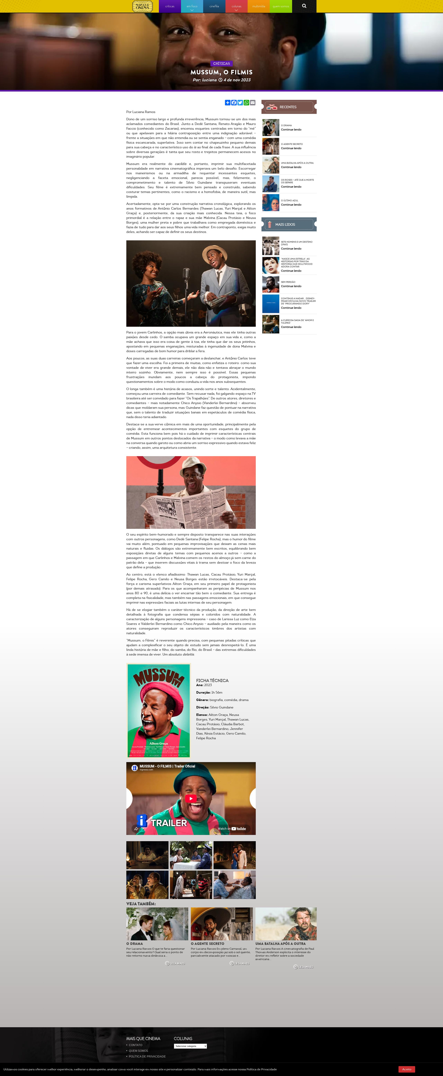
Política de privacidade (147, 1056)
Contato (135, 1045)
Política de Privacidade (262, 1069)
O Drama (134, 943)
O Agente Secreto (207, 943)
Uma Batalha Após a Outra (280, 943)
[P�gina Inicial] (142, 6)
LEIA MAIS (177, 963)
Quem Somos (138, 1050)
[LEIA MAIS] (157, 923)
